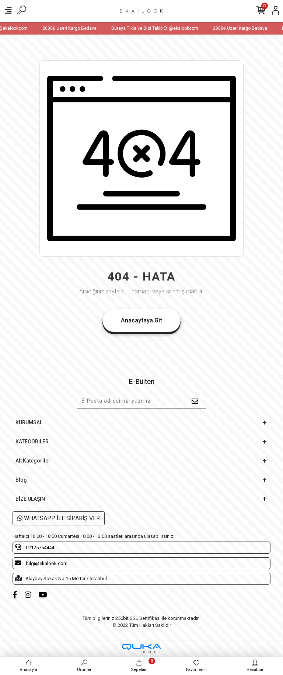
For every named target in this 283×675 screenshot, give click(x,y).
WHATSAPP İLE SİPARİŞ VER (61, 518)
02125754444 (39, 547)
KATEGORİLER (32, 441)
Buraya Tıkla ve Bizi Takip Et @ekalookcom (151, 28)
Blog (21, 480)
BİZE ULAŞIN (30, 499)
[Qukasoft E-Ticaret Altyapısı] (141, 648)
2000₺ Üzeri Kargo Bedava (66, 28)
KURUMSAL (28, 422)
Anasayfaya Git (141, 320)
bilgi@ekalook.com (46, 563)
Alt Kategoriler (32, 461)
